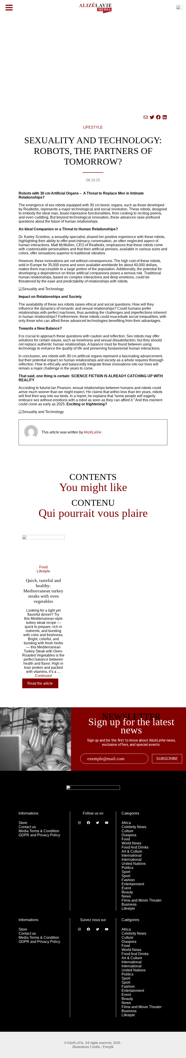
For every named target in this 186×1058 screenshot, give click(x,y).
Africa (126, 823)
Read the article (40, 683)
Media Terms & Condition (39, 831)
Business (129, 904)
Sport (126, 872)
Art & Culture (132, 851)
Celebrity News (134, 827)
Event (126, 888)
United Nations (134, 864)
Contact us (27, 827)
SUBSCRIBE (167, 759)
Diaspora (129, 835)
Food (126, 839)
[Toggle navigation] (9, 8)
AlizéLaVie (92, 432)
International (132, 855)
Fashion (128, 880)
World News (131, 843)
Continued (43, 676)
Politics (127, 868)
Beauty (127, 892)
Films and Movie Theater (142, 900)
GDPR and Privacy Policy (39, 835)
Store (23, 823)
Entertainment (133, 884)
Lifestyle (128, 908)
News (126, 896)
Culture (127, 831)
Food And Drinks (135, 847)
